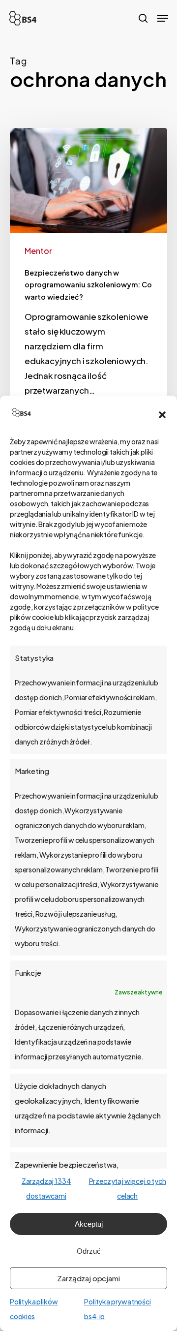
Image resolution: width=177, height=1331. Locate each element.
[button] (162, 415)
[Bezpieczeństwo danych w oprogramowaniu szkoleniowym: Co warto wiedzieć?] (88, 284)
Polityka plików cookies (34, 1309)
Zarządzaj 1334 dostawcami (46, 1188)
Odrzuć (89, 1251)
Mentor (38, 251)
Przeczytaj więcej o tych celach (127, 1188)
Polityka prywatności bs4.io (117, 1309)
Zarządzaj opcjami (88, 1278)
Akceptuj (89, 1224)
